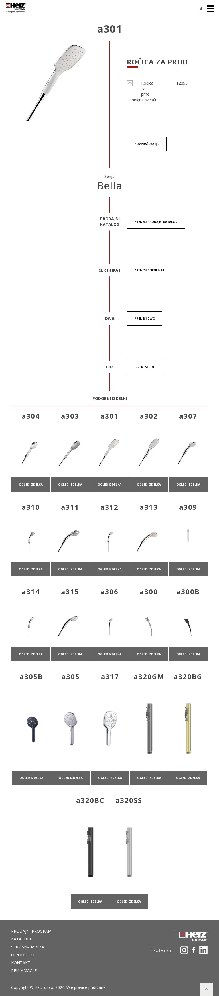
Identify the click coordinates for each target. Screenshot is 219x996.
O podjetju (22, 955)
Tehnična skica (140, 100)
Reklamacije (24, 970)
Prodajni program (31, 931)
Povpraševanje (146, 144)
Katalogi (21, 939)
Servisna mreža (27, 947)
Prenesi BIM (144, 367)
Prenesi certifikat (149, 270)
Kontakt (20, 962)
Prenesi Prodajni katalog (156, 222)
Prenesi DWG (144, 319)
